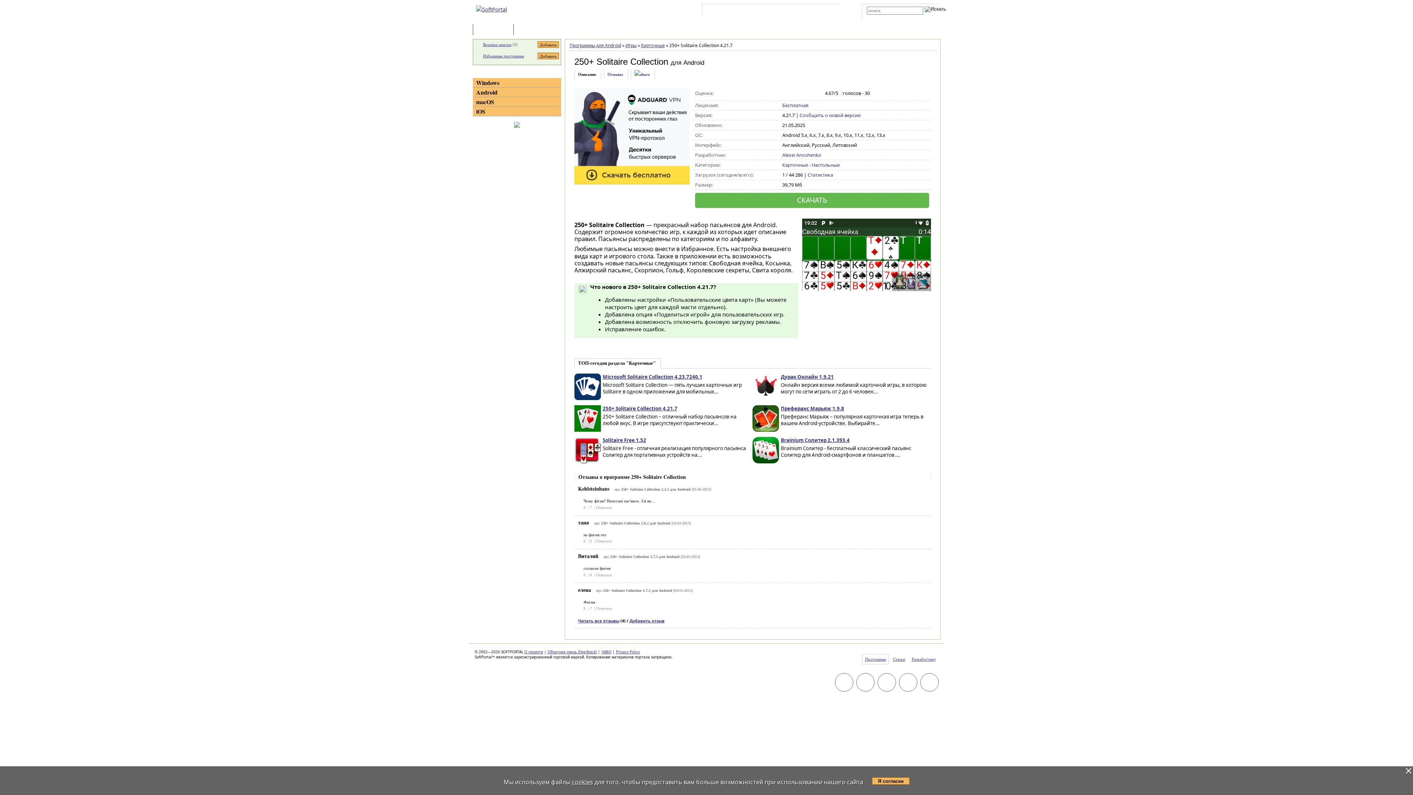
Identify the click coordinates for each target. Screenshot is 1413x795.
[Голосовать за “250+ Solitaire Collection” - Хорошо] (809, 93)
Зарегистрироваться (768, 10)
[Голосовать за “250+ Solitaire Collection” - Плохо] (794, 93)
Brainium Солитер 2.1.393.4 (815, 440)
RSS (828, 10)
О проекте (533, 651)
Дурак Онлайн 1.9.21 (807, 377)
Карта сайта (805, 10)
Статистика (820, 175)
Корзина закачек (497, 44)
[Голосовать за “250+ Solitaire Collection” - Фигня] (786, 93)
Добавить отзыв (647, 620)
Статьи (531, 30)
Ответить (604, 507)
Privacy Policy (628, 651)
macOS (485, 102)
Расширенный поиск (887, 17)
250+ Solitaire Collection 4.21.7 (640, 408)
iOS (480, 111)
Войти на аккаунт (726, 10)
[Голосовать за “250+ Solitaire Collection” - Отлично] (817, 93)
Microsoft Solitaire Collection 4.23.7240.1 (652, 377)
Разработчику (924, 659)
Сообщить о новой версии (830, 115)
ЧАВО (606, 651)
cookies (582, 782)
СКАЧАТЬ (812, 200)
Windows (487, 82)
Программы (495, 30)
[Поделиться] (642, 74)
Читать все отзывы (598, 620)
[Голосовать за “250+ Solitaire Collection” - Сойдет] (801, 93)
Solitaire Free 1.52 (624, 440)
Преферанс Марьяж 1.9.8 (812, 408)
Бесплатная (795, 105)
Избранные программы (503, 56)
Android (486, 92)
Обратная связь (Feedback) (572, 651)
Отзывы (615, 74)
